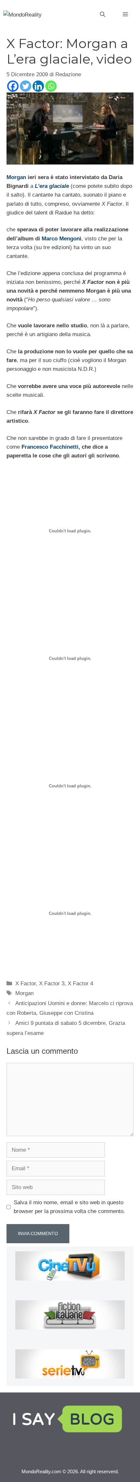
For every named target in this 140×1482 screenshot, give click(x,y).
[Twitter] (25, 86)
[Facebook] (13, 86)
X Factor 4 (80, 983)
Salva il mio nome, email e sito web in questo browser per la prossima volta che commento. (69, 1206)
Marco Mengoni (61, 239)
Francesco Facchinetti (49, 447)
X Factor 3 (51, 983)
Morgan (16, 177)
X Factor (25, 983)
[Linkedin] (38, 86)
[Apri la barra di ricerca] (102, 14)
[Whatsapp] (51, 86)
